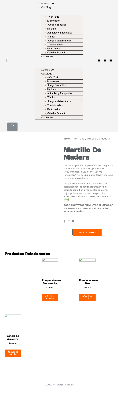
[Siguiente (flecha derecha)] (8, 398)
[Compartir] (8, 394)
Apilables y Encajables (59, 32)
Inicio (67, 138)
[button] (59, 60)
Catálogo (46, 7)
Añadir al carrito (87, 232)
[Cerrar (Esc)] (2, 394)
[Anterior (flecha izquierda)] (2, 398)
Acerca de (47, 3)
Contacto (47, 56)
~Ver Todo (78, 138)
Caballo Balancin (56, 52)
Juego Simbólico (57, 24)
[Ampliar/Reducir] (20, 394)
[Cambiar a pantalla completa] (14, 394)
